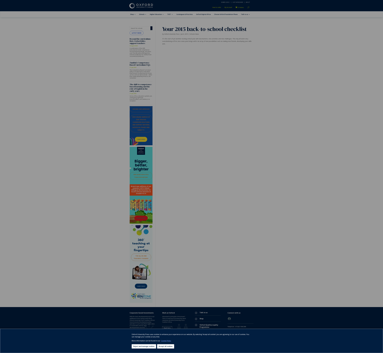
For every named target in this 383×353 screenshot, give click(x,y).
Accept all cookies (166, 346)
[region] (191, 341)
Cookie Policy (166, 341)
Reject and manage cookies (143, 346)
